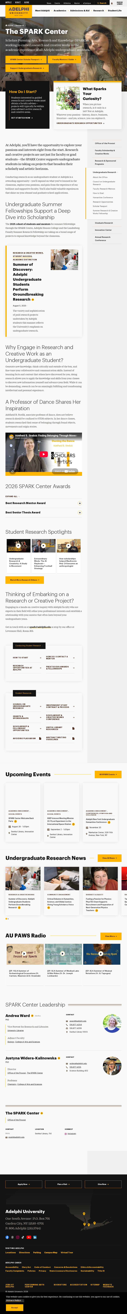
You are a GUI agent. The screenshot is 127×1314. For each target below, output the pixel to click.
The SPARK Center (35, 1073)
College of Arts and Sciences (27, 1042)
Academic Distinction (25, 260)
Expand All (11, 496)
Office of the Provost (17, 1073)
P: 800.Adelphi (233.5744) (23, 1228)
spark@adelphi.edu (40, 626)
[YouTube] (29, 1237)
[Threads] (12, 1237)
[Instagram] (17, 1237)
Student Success (22, 256)
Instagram (72, 1134)
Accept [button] (14, 1308)
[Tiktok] (22, 1237)
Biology (11, 1042)
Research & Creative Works (28, 253)
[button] (102, 3)
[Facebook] (7, 1237)
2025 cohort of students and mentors (30, 223)
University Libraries (16, 1031)
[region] (63, 812)
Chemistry (12, 1084)
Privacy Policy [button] (13, 1300)
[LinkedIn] (34, 1237)
